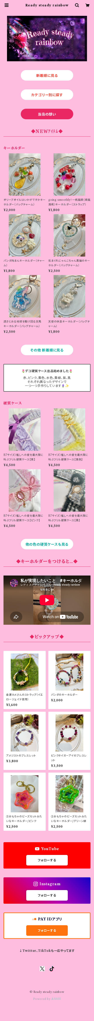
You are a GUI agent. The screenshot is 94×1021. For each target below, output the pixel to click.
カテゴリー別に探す (47, 95)
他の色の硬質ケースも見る (47, 544)
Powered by (42, 999)
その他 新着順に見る (47, 350)
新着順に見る (47, 75)
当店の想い (47, 114)
